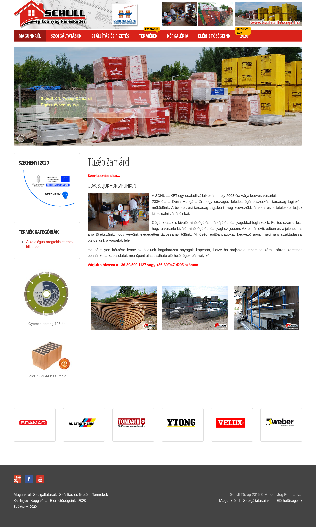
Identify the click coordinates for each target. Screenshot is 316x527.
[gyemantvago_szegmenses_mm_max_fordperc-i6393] (31, 308)
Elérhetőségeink (289, 500)
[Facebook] (29, 479)
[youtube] (40, 479)
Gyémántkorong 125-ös (46, 324)
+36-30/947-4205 (170, 265)
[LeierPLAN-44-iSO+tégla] (31, 366)
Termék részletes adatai (60, 310)
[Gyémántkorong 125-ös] (47, 293)
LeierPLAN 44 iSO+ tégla (46, 376)
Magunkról (227, 500)
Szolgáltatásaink (256, 500)
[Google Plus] (17, 479)
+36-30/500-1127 (132, 265)
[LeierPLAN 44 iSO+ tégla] (47, 355)
